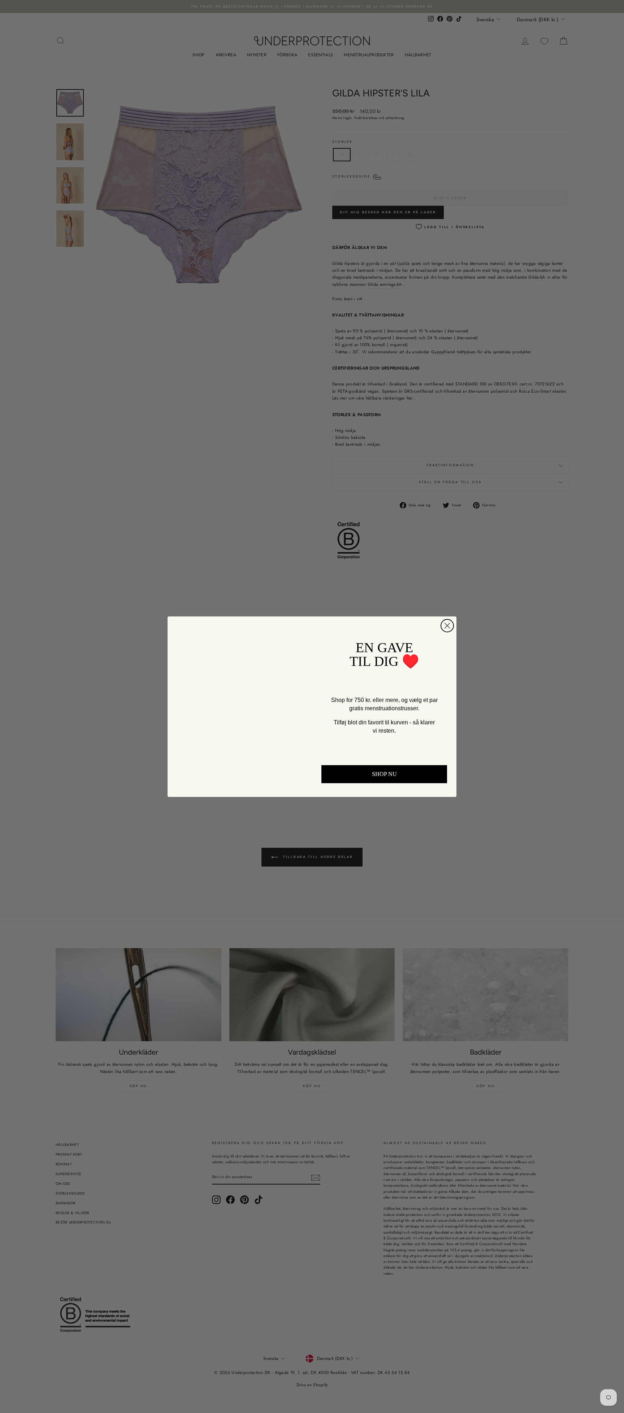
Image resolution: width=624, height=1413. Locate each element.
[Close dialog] (447, 625)
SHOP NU (384, 774)
